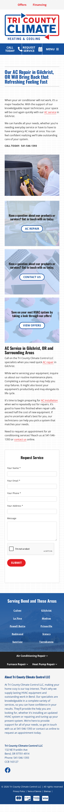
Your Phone (14, 493)
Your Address (15, 505)
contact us (20, 439)
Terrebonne (46, 641)
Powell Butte (17, 626)
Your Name (14, 468)
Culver (17, 610)
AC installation (49, 400)
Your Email (13, 480)
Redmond (17, 634)
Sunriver (17, 641)
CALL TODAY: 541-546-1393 (21, 145)
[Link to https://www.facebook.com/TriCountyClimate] (7, 770)
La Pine (17, 618)
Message (11, 518)
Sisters (46, 634)
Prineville (46, 626)
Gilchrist (46, 610)
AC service (50, 112)
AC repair (48, 362)
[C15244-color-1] (32, 14)
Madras (46, 618)
